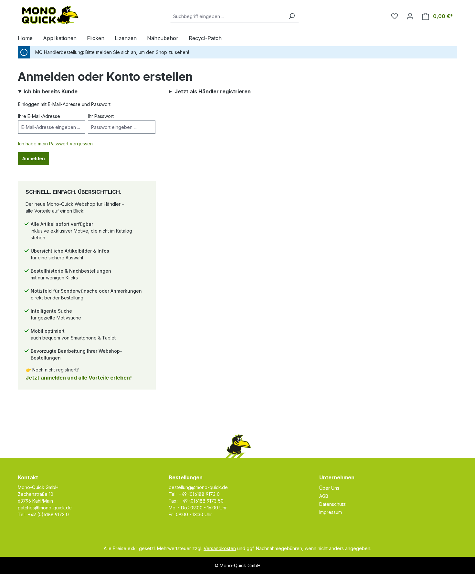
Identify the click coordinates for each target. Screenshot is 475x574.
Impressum (330, 512)
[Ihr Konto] (410, 16)
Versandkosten (220, 548)
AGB (323, 496)
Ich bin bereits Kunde (51, 92)
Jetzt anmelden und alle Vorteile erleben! (79, 377)
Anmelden (33, 158)
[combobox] (227, 16)
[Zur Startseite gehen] (50, 15)
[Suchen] (291, 16)
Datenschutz (332, 504)
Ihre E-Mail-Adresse (39, 116)
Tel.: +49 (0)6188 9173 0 (43, 514)
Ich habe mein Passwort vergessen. (56, 143)
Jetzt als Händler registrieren (212, 92)
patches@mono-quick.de (45, 507)
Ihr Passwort (101, 116)
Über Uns (329, 488)
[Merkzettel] (394, 16)
